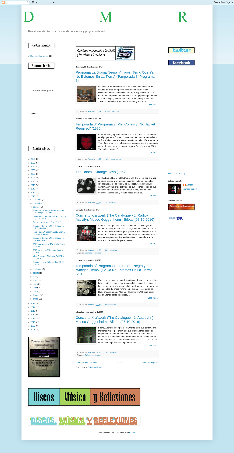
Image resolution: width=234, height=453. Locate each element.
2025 (33, 163)
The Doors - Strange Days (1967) (101, 172)
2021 (33, 178)
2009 (33, 326)
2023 (33, 170)
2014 (33, 307)
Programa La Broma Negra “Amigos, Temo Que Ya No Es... (48, 211)
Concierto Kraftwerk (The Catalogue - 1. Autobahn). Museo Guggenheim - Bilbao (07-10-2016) (115, 320)
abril (35, 288)
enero (36, 299)
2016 (33, 196)
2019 (33, 185)
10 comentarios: (111, 352)
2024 (33, 166)
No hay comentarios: (113, 111)
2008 (33, 329)
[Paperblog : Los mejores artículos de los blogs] (176, 220)
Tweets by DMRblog (176, 174)
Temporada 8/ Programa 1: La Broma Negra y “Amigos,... (49, 233)
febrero (36, 295)
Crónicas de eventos (93, 253)
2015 (33, 304)
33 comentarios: (111, 250)
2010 (33, 322)
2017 (33, 193)
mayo (35, 284)
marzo (36, 291)
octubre (36, 207)
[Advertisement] (177, 119)
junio (35, 280)
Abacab (189, 185)
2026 (33, 159)
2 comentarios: (111, 202)
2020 (33, 181)
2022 (33, 174)
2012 (33, 315)
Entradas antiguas (150, 363)
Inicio (119, 363)
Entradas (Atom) (95, 367)
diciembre (37, 200)
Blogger (132, 432)
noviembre (38, 203)
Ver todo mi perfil (190, 189)
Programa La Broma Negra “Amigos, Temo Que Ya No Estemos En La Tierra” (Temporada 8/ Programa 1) (115, 76)
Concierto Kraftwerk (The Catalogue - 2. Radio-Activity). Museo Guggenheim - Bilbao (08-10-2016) (115, 217)
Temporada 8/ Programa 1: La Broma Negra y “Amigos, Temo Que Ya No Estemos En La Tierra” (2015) (114, 270)
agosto (36, 273)
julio (35, 276)
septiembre (38, 269)
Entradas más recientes (86, 363)
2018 (33, 189)
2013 (33, 311)
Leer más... (153, 104)
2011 (33, 318)
